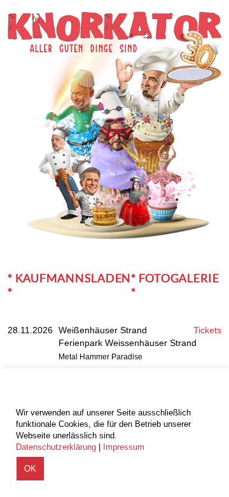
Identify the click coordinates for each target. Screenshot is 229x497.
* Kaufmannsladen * (69, 285)
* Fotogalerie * (175, 285)
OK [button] (30, 468)
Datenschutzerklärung (56, 447)
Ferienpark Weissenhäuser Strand (128, 343)
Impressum (123, 447)
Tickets (207, 330)
